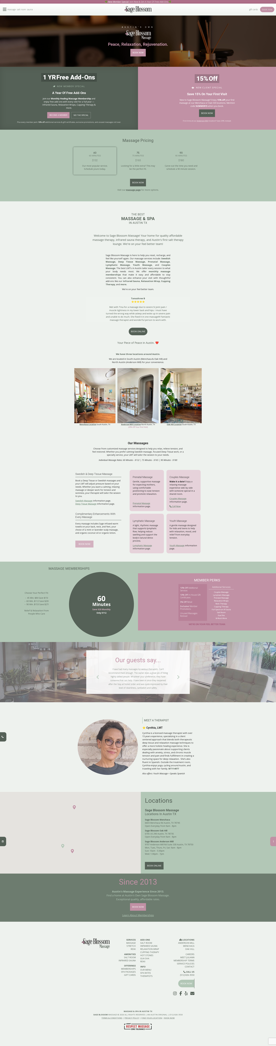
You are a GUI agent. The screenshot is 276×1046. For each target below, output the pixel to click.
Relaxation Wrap (149, 949)
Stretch (131, 945)
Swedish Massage (84, 500)
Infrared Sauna (127, 960)
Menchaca (188, 945)
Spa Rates (145, 972)
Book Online (138, 331)
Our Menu (145, 969)
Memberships (128, 968)
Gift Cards (253, 9)
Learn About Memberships (138, 915)
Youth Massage (176, 545)
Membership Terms (184, 960)
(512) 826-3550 (187, 974)
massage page (133, 189)
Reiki (133, 949)
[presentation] (97, 677)
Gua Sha (144, 958)
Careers (190, 954)
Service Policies (185, 963)
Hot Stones (146, 955)
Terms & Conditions (111, 1018)
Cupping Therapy (149, 952)
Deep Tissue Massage (85, 503)
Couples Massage (177, 498)
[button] (72, 851)
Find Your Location (151, 1018)
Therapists (146, 976)
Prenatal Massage (141, 503)
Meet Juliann (187, 957)
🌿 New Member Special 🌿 (138, 1)
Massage (11, 9)
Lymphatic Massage (142, 545)
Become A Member (58, 115)
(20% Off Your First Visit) (138, 427)
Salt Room (21, 9)
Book (267, 9)
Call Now (176, 506)
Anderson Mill (202, 121)
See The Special (81, 115)
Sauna (30, 9)
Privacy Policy (132, 1018)
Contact (189, 966)
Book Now (138, 52)
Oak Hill (189, 949)
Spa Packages (128, 971)
